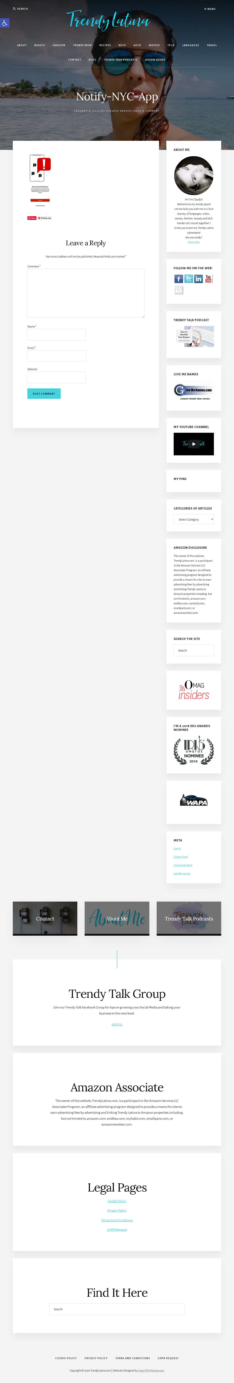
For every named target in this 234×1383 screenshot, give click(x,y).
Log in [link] (177, 848)
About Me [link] (117, 918)
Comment (34, 266)
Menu (211, 9)
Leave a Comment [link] (146, 111)
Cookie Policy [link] (117, 1201)
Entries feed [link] (181, 856)
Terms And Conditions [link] (117, 1220)
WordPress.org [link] (182, 873)
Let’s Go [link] (117, 1024)
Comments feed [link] (183, 865)
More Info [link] (194, 242)
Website (32, 369)
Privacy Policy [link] (117, 1210)
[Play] (194, 444)
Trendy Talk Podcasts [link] (189, 918)
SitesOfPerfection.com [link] (151, 1370)
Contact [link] (45, 918)
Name (32, 326)
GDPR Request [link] (117, 1229)
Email (31, 347)
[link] (5, 23)
